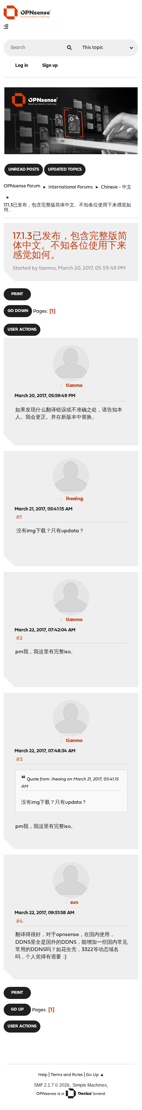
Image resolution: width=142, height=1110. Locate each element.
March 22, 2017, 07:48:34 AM (45, 751)
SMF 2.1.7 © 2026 (52, 1085)
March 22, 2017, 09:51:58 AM (44, 913)
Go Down (18, 311)
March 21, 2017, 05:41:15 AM (43, 509)
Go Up (17, 1010)
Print (17, 294)
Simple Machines (89, 1085)
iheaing (74, 499)
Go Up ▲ (95, 1075)
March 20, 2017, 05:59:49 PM (45, 396)
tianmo (74, 385)
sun (74, 902)
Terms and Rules (67, 1075)
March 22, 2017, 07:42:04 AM (45, 630)
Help (42, 1075)
